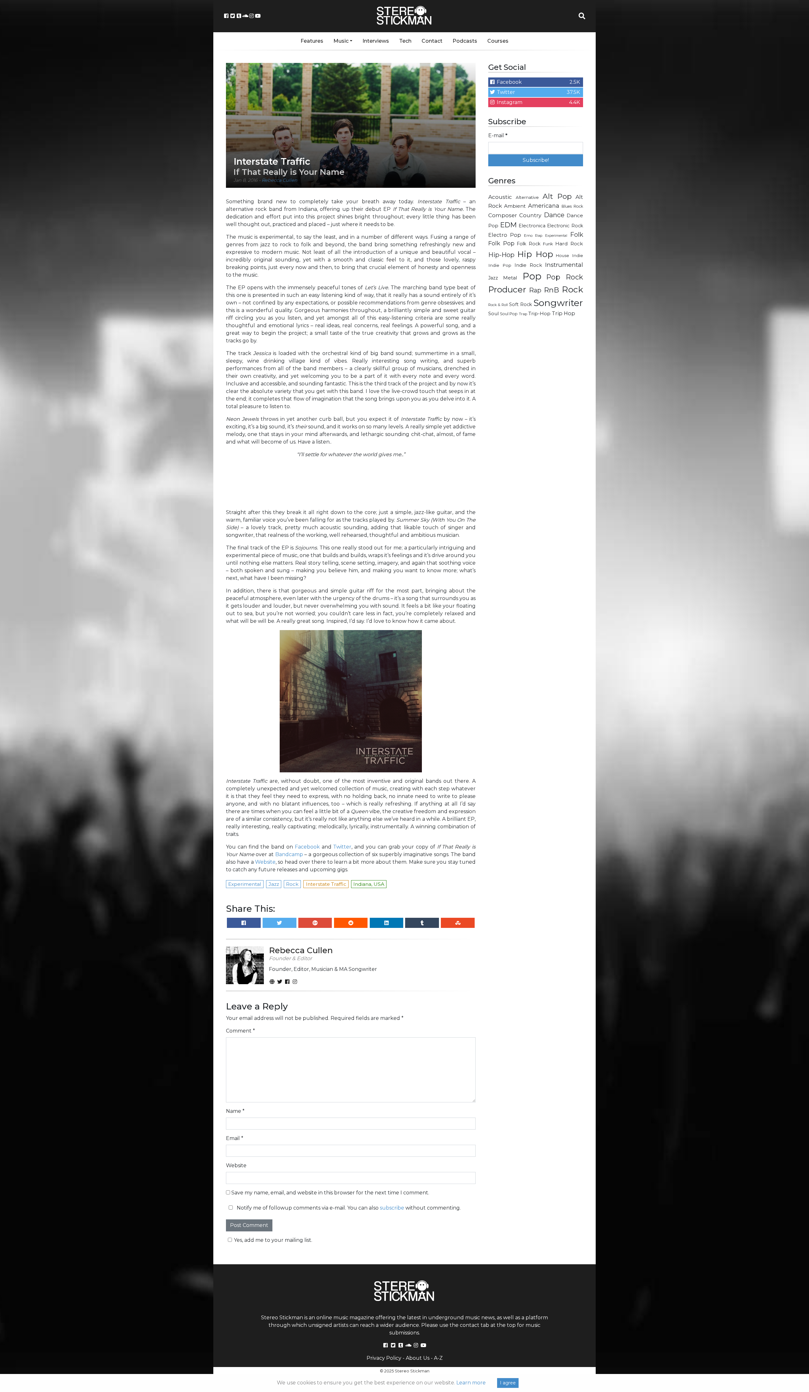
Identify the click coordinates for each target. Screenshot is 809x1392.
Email (234, 1138)
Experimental (556, 236)
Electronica (532, 226)
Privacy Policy (384, 1358)
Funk (548, 243)
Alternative (527, 197)
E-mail (498, 135)
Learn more (471, 1383)
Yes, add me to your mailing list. (273, 1240)
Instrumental (564, 264)
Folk (576, 234)
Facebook (307, 847)
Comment (240, 1031)
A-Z (438, 1358)
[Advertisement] (535, 422)
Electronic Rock (565, 226)
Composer (502, 215)
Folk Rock (528, 244)
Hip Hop (535, 254)
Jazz (493, 278)
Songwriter (558, 302)
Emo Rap (533, 235)
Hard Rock (569, 244)
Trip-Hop (539, 313)
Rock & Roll (498, 305)
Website (265, 862)
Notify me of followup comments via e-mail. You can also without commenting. (348, 1208)
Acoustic (500, 196)
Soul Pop (509, 313)
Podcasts (465, 41)
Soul (493, 313)
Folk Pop (501, 243)
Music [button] (341, 41)
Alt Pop (557, 196)
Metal (510, 278)
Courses (497, 41)
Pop (532, 276)
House (562, 255)
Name (235, 1111)
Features (312, 41)
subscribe (392, 1208)
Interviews (375, 41)
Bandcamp (289, 854)
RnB (551, 289)
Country (530, 215)
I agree (508, 1383)
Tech (405, 41)
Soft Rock (520, 304)
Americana (543, 205)
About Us (417, 1358)
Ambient (515, 206)
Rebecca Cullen (279, 180)
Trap (523, 314)
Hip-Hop (501, 255)
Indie (577, 255)
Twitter (342, 847)
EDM (508, 225)
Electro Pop (504, 235)
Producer (507, 290)
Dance (554, 215)
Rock (572, 289)
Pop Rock (564, 277)
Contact (432, 41)
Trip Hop (563, 313)
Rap (535, 290)
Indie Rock (528, 265)
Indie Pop (499, 265)
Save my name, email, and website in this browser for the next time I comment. (330, 1193)
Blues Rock (572, 206)
